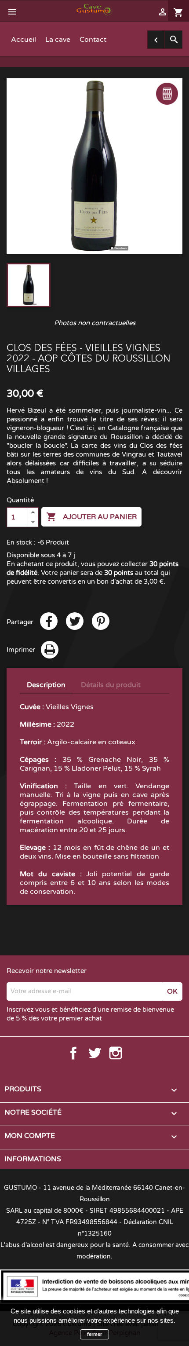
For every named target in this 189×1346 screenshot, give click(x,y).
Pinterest (100, 621)
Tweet (75, 621)
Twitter (94, 1053)
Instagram (115, 1053)
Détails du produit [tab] (111, 684)
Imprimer (21, 650)
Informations (32, 1159)
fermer (94, 1334)
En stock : (21, 542)
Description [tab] (46, 684)
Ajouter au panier (91, 517)
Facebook (73, 1053)
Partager (49, 621)
